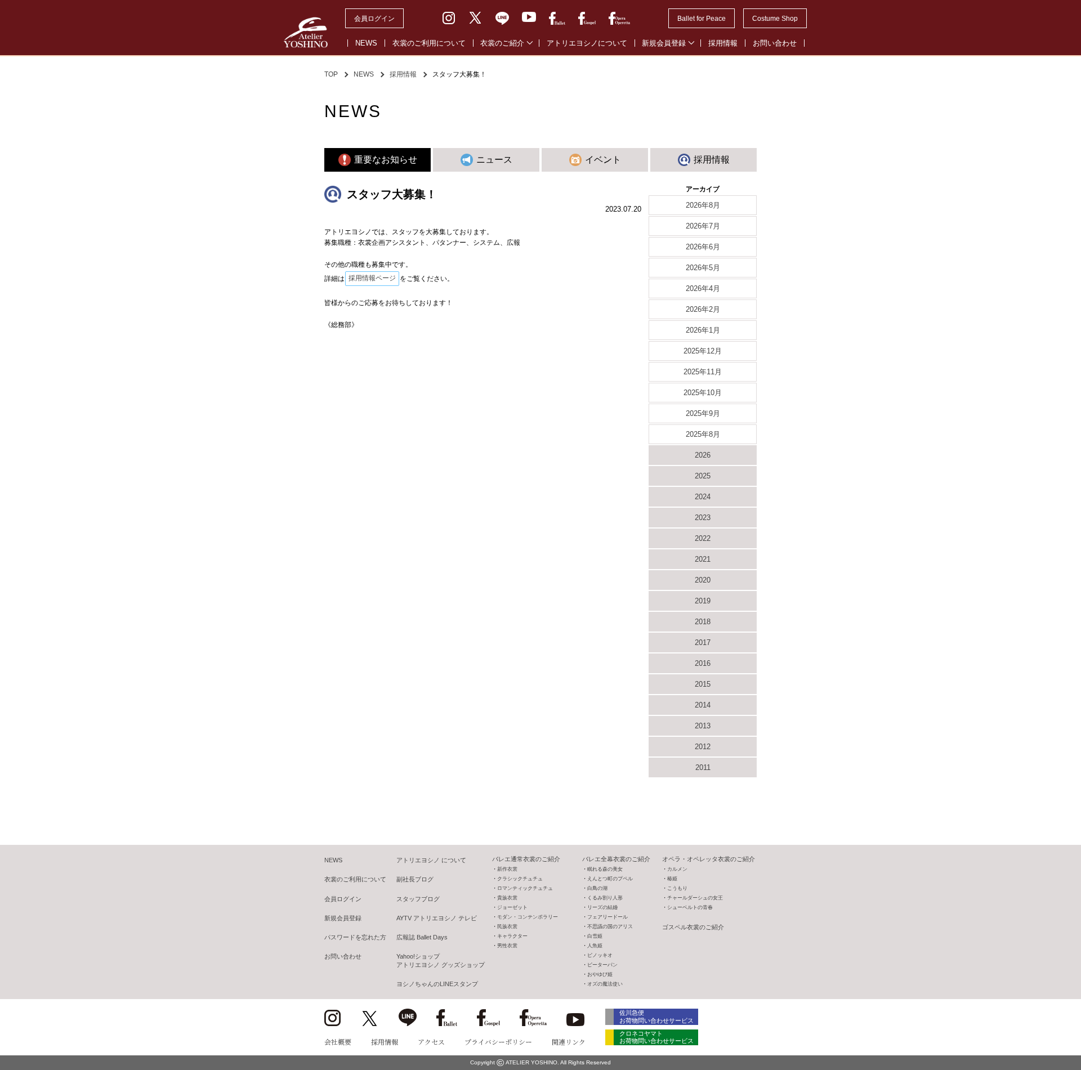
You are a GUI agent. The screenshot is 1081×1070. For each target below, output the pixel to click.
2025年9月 (703, 413)
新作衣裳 (507, 869)
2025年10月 (703, 392)
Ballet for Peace (701, 19)
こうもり (677, 888)
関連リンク (569, 1041)
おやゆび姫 (600, 974)
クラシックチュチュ (520, 878)
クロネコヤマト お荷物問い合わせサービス (656, 1037)
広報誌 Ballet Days (422, 937)
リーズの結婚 (602, 907)
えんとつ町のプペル (610, 878)
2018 (703, 621)
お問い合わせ (775, 43)
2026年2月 (703, 309)
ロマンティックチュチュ (525, 888)
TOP (331, 74)
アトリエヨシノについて (587, 43)
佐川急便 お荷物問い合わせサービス (656, 1016)
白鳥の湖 (597, 888)
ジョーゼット (512, 907)
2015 (703, 684)
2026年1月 (703, 330)
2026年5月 (703, 267)
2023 (703, 517)
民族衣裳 (507, 926)
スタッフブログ (418, 899)
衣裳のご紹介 (502, 43)
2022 (703, 538)
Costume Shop (775, 19)
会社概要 (337, 1041)
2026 (703, 455)
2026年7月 (703, 226)
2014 (703, 705)
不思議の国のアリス (610, 926)
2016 (703, 663)
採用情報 (723, 43)
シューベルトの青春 (690, 907)
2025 (703, 476)
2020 (703, 580)
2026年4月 (703, 288)
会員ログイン (374, 19)
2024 (703, 497)
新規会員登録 (664, 43)
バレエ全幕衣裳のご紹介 (616, 859)
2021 (703, 559)
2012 (703, 746)
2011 (703, 767)
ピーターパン (602, 965)
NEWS (366, 43)
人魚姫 (594, 945)
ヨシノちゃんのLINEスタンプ (437, 984)
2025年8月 (703, 434)
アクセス (431, 1041)
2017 (703, 642)
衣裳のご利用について (429, 43)
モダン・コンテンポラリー (527, 917)
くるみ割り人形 (605, 898)
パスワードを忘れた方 (355, 937)
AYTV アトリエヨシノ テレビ (436, 918)
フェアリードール (607, 917)
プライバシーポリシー (498, 1041)
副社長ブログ (415, 879)
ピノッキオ (600, 955)
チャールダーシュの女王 (695, 898)
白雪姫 (594, 936)
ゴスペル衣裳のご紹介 (693, 927)
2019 (703, 601)
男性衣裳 (507, 945)
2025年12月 (703, 351)
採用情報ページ (372, 278)
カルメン (677, 869)
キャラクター (512, 936)
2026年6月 (703, 247)
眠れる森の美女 (605, 869)
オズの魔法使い (605, 984)
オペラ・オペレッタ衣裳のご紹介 (708, 859)
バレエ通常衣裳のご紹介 (526, 859)
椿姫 (672, 878)
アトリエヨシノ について (431, 860)
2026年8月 (703, 205)
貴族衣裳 (507, 898)
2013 (703, 726)
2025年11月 (703, 372)
